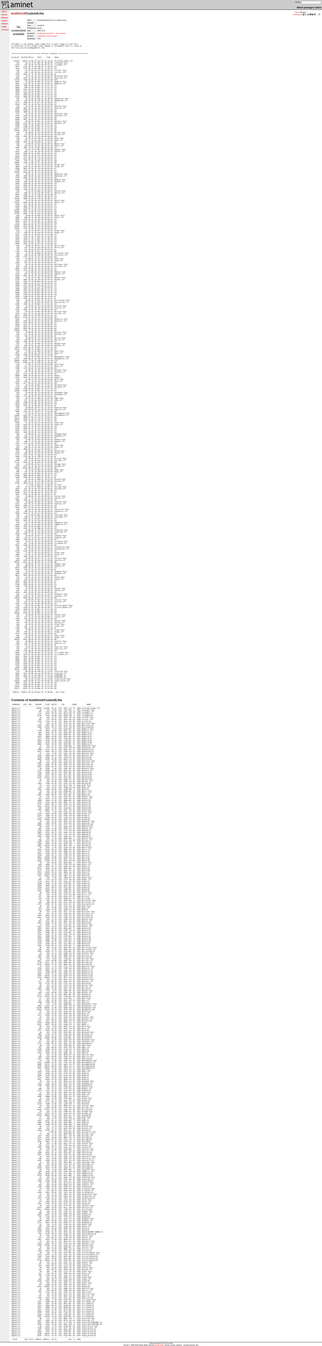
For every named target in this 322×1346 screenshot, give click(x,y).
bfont (21, 13)
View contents (60, 33)
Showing (296, 14)
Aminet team (159, 1345)
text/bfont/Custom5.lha (45, 33)
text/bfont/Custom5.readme (47, 36)
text (13, 13)
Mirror (297, 12)
